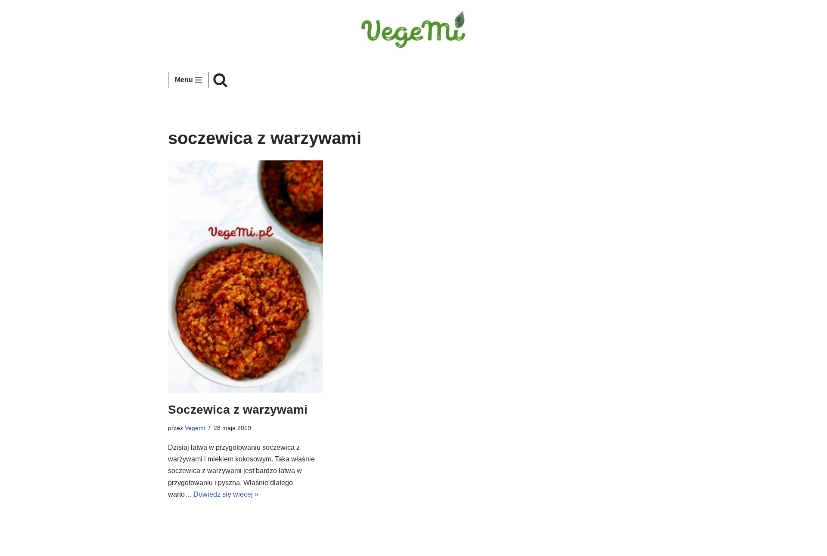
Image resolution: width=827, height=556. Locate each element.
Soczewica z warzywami (238, 409)
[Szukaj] (220, 79)
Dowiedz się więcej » (225, 494)
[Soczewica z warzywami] (245, 276)
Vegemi (195, 427)
